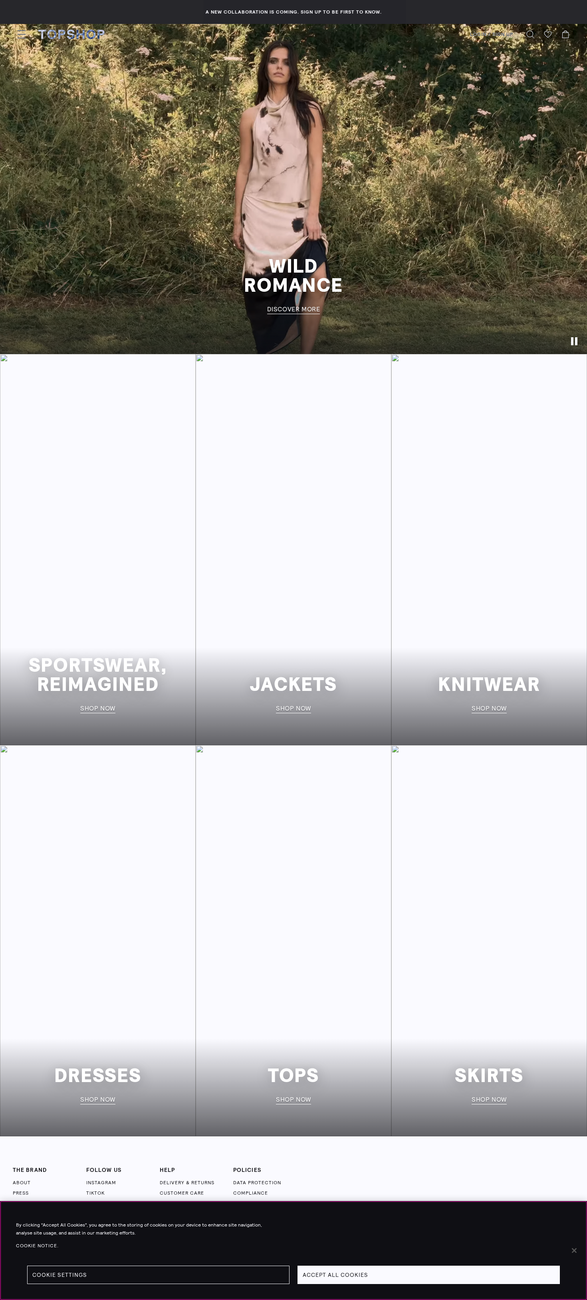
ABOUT (22, 1182)
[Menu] (21, 34)
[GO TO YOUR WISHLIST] (548, 34)
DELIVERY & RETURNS (187, 1182)
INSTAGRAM (101, 1182)
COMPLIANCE (250, 1193)
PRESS (21, 1193)
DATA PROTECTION (257, 1182)
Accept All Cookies (335, 1274)
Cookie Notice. (37, 1246)
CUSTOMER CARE (182, 1193)
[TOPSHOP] (71, 34)
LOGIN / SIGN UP (491, 34)
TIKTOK (95, 1193)
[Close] (574, 1250)
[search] (530, 34)
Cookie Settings (59, 1274)
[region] (293, 1250)
